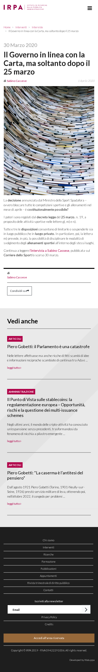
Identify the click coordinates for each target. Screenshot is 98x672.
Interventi (48, 547)
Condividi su (18, 291)
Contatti (48, 590)
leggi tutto (13, 367)
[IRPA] (26, 6)
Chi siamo (48, 540)
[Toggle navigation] (89, 8)
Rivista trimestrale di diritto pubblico (48, 582)
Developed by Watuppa (81, 659)
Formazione (48, 561)
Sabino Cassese (17, 277)
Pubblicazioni (48, 568)
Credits (49, 624)
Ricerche (49, 554)
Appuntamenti (48, 575)
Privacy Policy (49, 617)
